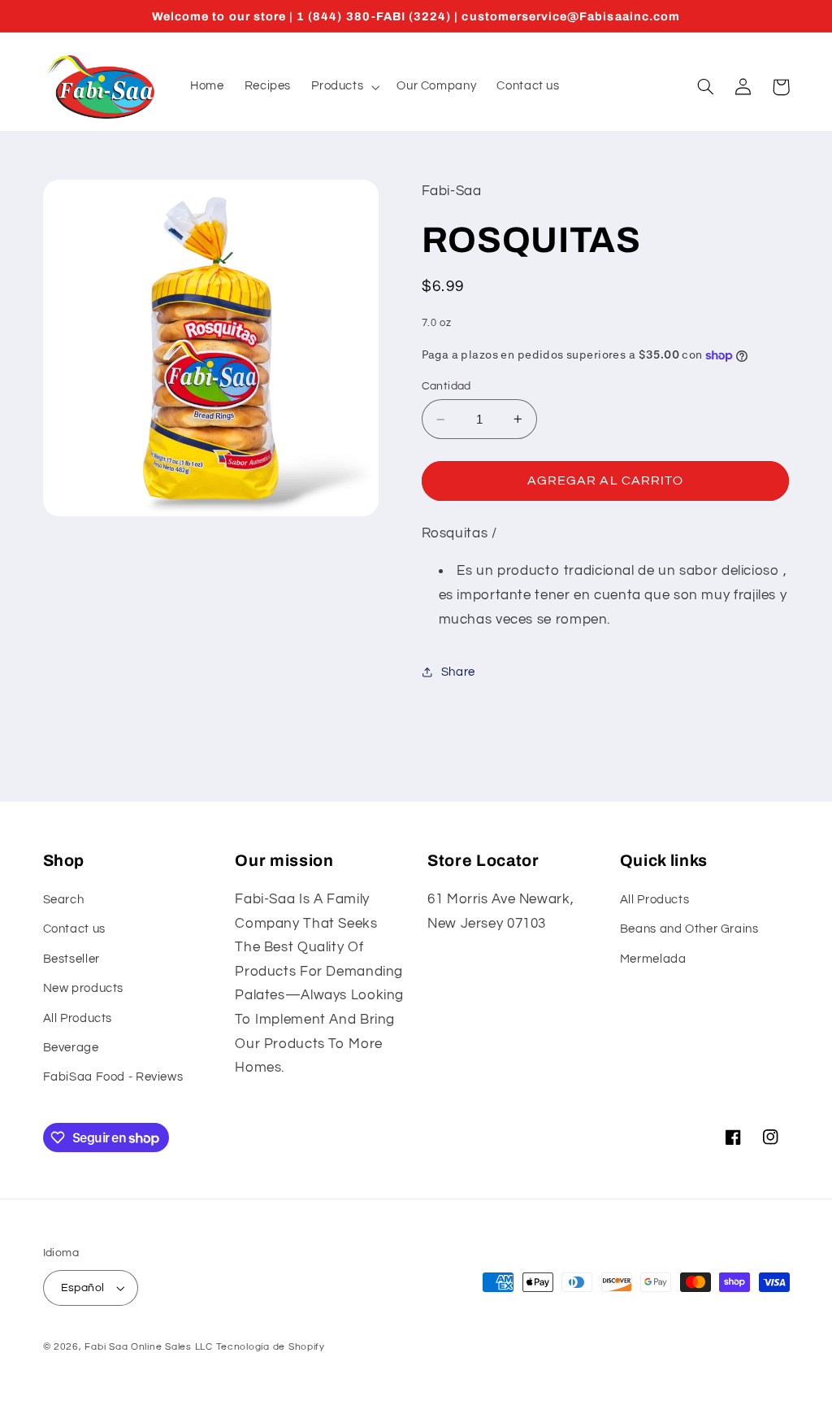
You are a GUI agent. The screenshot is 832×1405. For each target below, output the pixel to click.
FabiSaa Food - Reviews (113, 1077)
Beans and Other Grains (689, 929)
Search (63, 900)
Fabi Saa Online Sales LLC (148, 1346)
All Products (78, 1018)
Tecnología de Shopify (270, 1346)
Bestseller (71, 959)
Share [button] (458, 672)
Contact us (74, 929)
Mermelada (653, 959)
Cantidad (446, 386)
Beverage (71, 1048)
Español (83, 1288)
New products (83, 988)
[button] (344, 87)
